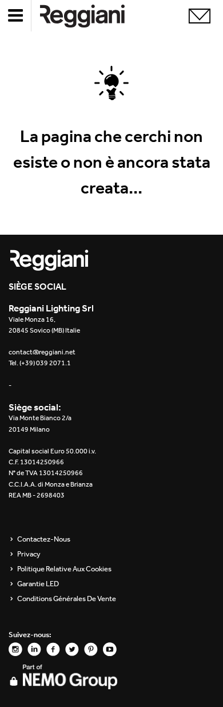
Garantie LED (38, 583)
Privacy (29, 554)
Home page (91, 15)
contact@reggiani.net (42, 352)
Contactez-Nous (43, 539)
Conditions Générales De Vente (66, 598)
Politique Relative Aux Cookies (64, 569)
